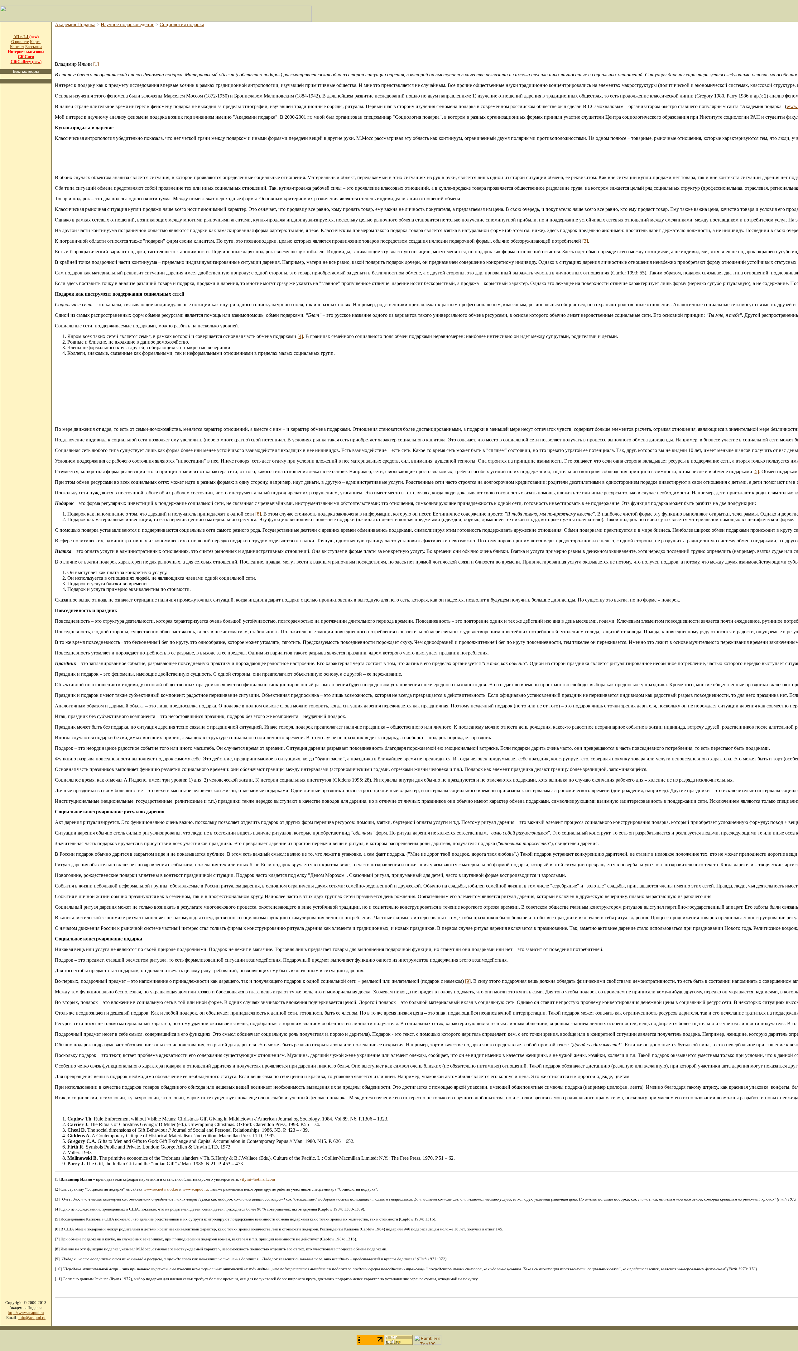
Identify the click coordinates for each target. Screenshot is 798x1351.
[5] (756, 471)
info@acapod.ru (32, 1317)
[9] (468, 981)
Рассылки (33, 46)
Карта (35, 41)
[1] (96, 64)
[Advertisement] (26, 181)
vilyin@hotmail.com (257, 1179)
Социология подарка (182, 24)
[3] (585, 241)
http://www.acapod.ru (26, 1312)
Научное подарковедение (127, 24)
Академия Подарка (75, 24)
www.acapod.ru (195, 1189)
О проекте (20, 41)
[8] (258, 513)
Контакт (17, 46)
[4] (300, 336)
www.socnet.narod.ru (160, 1189)
